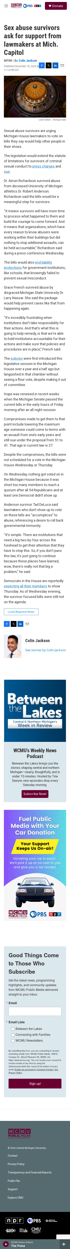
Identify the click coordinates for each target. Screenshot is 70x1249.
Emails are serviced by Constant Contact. (34, 1069)
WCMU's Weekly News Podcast (35, 753)
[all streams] (65, 1244)
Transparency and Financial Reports (30, 1172)
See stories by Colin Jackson (45, 650)
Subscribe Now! (35, 794)
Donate (57, 6)
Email (13, 1003)
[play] (6, 1244)
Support (13, 1189)
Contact (13, 1155)
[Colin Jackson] (12, 646)
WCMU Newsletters (29, 1040)
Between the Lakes (29, 1028)
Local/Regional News (21, 611)
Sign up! (35, 1083)
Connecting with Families (33, 1034)
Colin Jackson (28, 60)
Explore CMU (15, 1197)
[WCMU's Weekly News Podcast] (35, 711)
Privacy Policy (16, 1164)
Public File (14, 1180)
